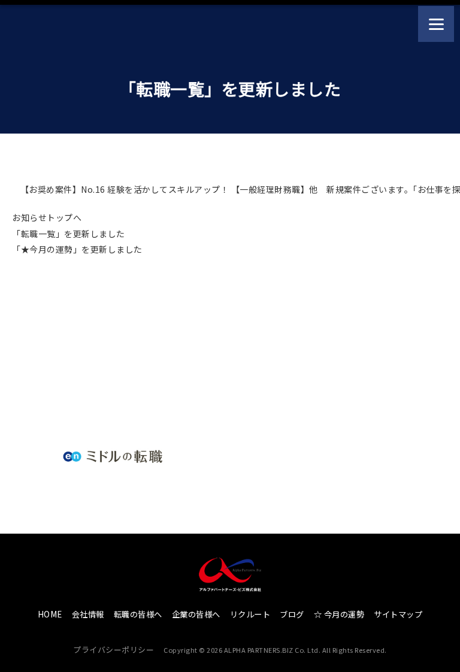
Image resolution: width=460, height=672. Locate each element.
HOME (50, 614)
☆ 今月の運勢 (339, 614)
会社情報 (88, 614)
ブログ (292, 614)
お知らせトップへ (46, 217)
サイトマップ (398, 614)
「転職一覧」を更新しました (68, 234)
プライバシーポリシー (113, 649)
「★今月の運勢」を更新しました (77, 249)
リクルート (250, 614)
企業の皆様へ (196, 614)
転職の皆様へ (138, 614)
